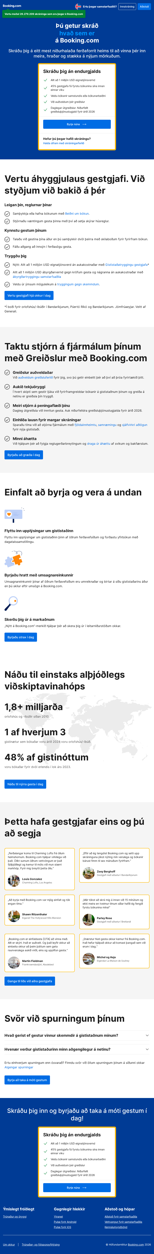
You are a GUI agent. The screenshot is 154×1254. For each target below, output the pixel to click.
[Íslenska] (78, 6)
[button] (43, 14)
